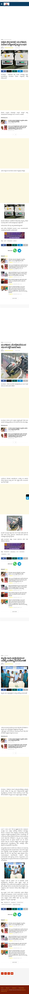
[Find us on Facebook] (2, 973)
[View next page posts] (16, 135)
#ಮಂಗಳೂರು (13, 551)
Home (2, 39)
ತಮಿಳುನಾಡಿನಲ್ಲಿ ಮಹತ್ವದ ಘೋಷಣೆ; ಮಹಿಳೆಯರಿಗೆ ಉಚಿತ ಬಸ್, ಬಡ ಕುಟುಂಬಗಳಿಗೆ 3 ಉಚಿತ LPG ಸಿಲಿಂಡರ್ (17, 281)
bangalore (13, 902)
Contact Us (14, 987)
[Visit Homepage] (6, 4)
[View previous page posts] (13, 135)
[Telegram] (27, 498)
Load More (14, 298)
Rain (9, 554)
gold (5, 240)
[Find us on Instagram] (8, 973)
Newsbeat (6, 655)
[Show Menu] (1, 4)
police (15, 240)
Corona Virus (20, 902)
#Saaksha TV (7, 902)
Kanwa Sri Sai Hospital (6, 904)
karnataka (22, 551)
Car (17, 551)
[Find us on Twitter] (5, 973)
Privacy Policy (21, 987)
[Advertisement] (14, 22)
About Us (8, 987)
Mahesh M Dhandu (9, 47)
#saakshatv (6, 551)
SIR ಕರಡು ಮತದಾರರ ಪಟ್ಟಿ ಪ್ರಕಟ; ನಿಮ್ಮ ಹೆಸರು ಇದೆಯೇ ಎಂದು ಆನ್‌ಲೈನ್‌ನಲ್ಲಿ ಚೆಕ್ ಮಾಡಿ (18, 121)
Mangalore (10, 240)
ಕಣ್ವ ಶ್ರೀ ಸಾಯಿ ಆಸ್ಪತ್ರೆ (16, 904)
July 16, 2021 (17, 47)
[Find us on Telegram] (12, 973)
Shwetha (11, 262)
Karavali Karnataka (7, 39)
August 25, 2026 (11, 123)
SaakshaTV (6, 989)
